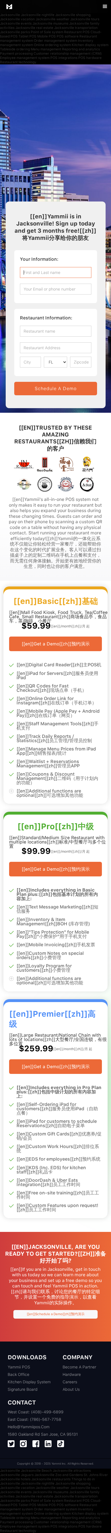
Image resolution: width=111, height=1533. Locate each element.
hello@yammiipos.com (29, 1427)
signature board (23, 1389)
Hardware (72, 1374)
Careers (70, 1382)
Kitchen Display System (29, 1382)
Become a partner (79, 1367)
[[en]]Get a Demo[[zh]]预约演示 (56, 644)
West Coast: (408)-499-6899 (35, 1412)
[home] (9, 6)
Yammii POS (19, 1367)
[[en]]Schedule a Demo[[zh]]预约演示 (56, 1314)
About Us (71, 1389)
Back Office (18, 1374)
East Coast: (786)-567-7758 (34, 1419)
